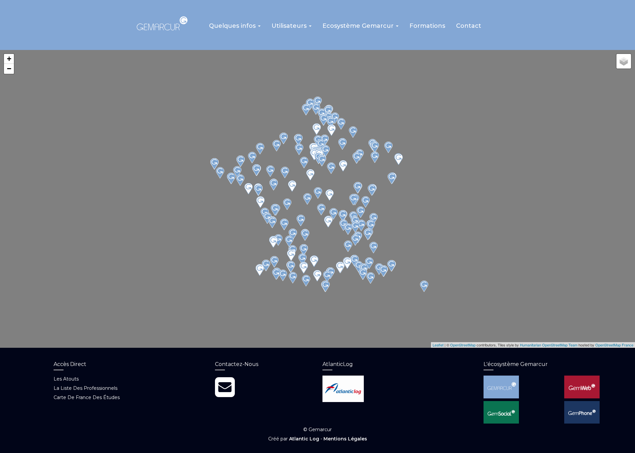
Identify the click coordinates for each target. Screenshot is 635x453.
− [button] (9, 69)
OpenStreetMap (463, 344)
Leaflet (438, 344)
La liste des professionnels (85, 388)
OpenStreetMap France (614, 344)
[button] (235, 28)
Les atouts (66, 379)
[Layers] (623, 61)
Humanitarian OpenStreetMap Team (548, 344)
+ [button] (9, 59)
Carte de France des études (87, 397)
